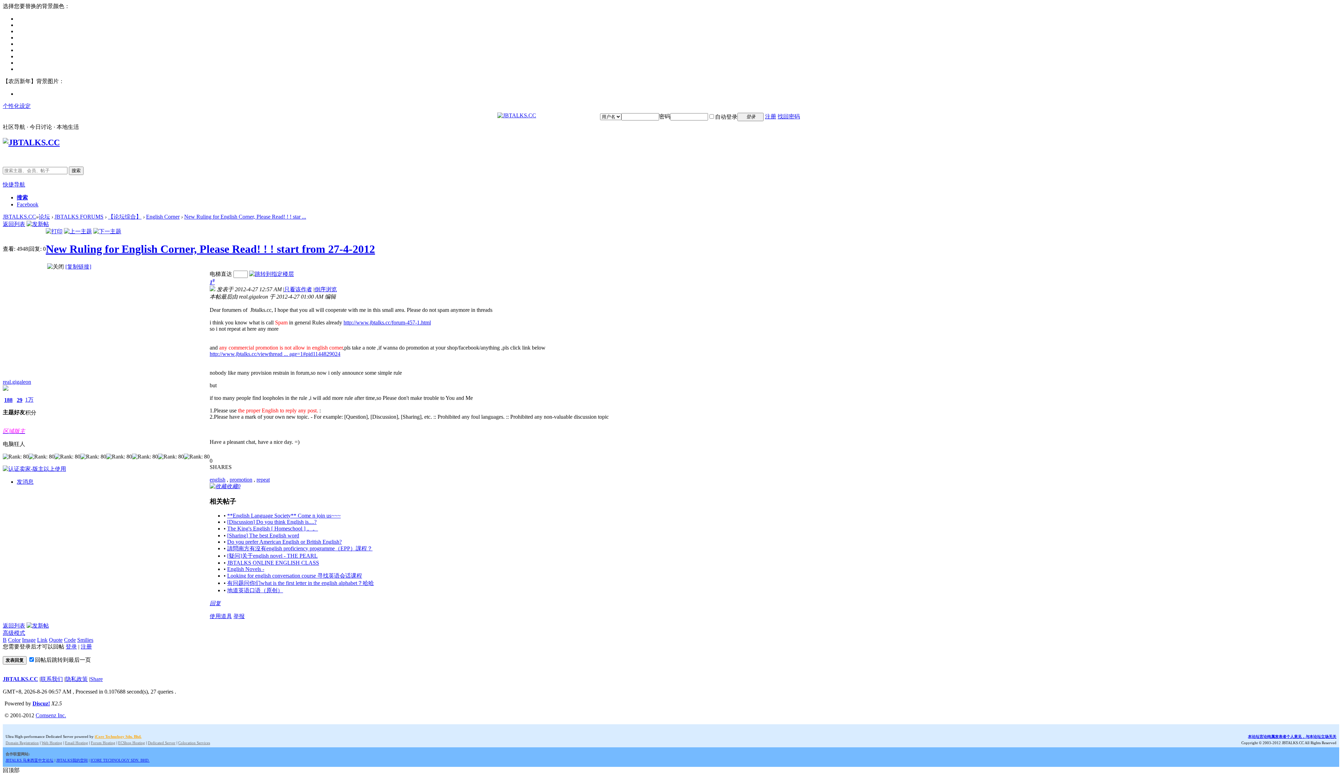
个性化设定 (17, 106)
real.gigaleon (17, 382)
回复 (215, 603)
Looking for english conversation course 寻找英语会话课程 (294, 576)
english (217, 480)
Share (96, 679)
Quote (56, 640)
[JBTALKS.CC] (516, 115)
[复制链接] (78, 267)
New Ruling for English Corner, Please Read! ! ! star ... (245, 217)
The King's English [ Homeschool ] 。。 (272, 529)
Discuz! (41, 703)
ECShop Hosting (131, 743)
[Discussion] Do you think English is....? (272, 522)
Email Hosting (76, 743)
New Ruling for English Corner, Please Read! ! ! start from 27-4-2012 (210, 249)
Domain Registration (22, 743)
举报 (239, 616)
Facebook (27, 204)
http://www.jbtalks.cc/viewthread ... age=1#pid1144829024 (275, 354)
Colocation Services (194, 743)
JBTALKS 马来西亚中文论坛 (29, 760)
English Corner (163, 217)
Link (42, 640)
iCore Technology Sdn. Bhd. (118, 736)
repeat (263, 480)
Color (14, 640)
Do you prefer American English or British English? (284, 542)
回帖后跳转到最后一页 (63, 660)
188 (8, 400)
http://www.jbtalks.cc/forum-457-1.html (387, 322)
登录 (71, 647)
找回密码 (789, 116)
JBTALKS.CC (19, 217)
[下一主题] (107, 231)
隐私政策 (76, 679)
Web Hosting (52, 743)
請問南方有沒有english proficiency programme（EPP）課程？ (300, 548)
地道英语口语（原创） (255, 590)
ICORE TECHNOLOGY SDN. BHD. (120, 760)
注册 (770, 116)
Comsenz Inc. (51, 715)
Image (29, 640)
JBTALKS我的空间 (72, 760)
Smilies (85, 640)
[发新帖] (38, 224)
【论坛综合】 (125, 217)
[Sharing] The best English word (263, 535)
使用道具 (221, 616)
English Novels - (245, 569)
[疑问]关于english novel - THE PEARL (272, 556)
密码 (664, 116)
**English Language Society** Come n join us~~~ (284, 516)
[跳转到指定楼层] (271, 274)
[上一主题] (78, 231)
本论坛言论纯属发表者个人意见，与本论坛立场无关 (1292, 736)
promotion (241, 480)
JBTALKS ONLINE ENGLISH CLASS (273, 563)
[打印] (54, 231)
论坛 (44, 217)
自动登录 (726, 117)
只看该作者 (298, 289)
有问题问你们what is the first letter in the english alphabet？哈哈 (300, 583)
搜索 (76, 170)
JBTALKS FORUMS (79, 217)
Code (70, 640)
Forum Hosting (103, 743)
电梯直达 (221, 274)
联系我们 (52, 679)
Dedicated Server (161, 743)
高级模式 (14, 633)
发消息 (25, 482)
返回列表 (14, 224)
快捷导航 (14, 185)
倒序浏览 (326, 289)
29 (19, 400)
